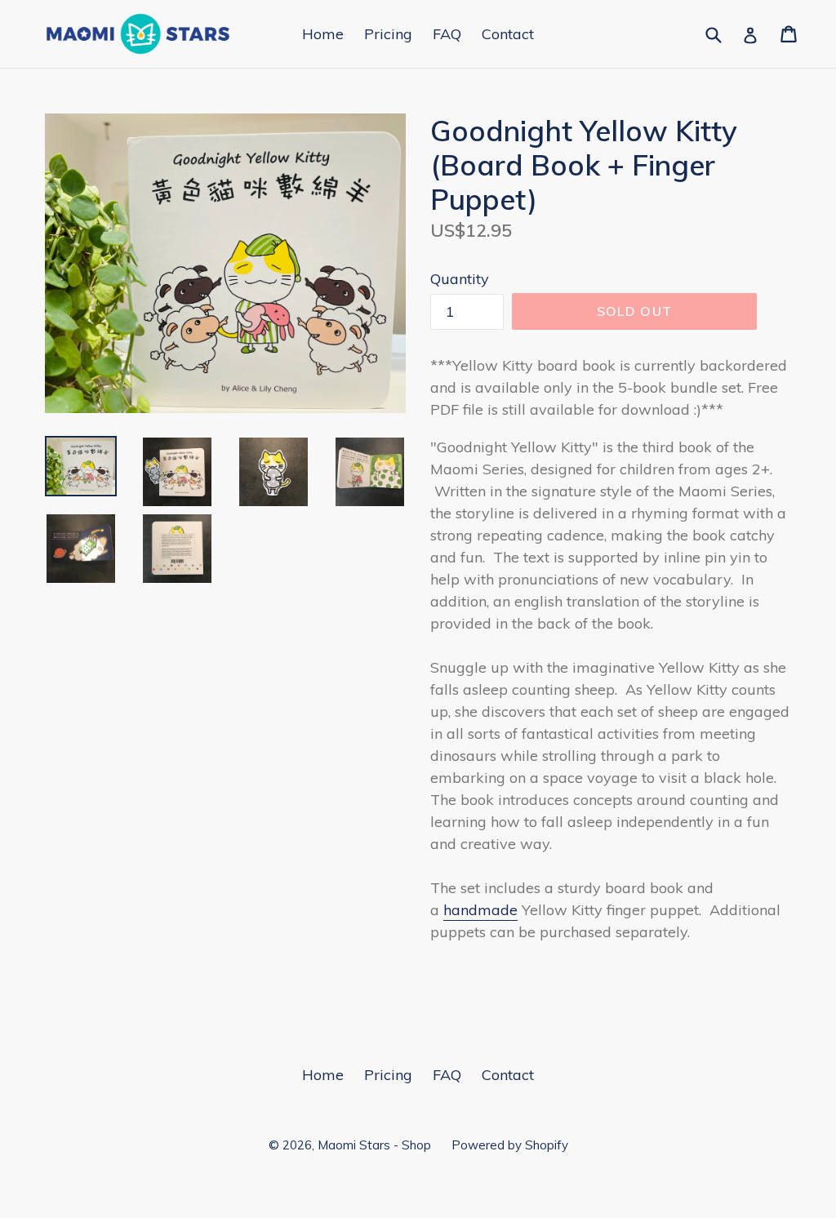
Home (323, 33)
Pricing (388, 33)
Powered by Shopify (509, 1145)
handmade (480, 909)
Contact (508, 33)
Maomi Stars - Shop (374, 1145)
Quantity (459, 278)
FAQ (447, 33)
